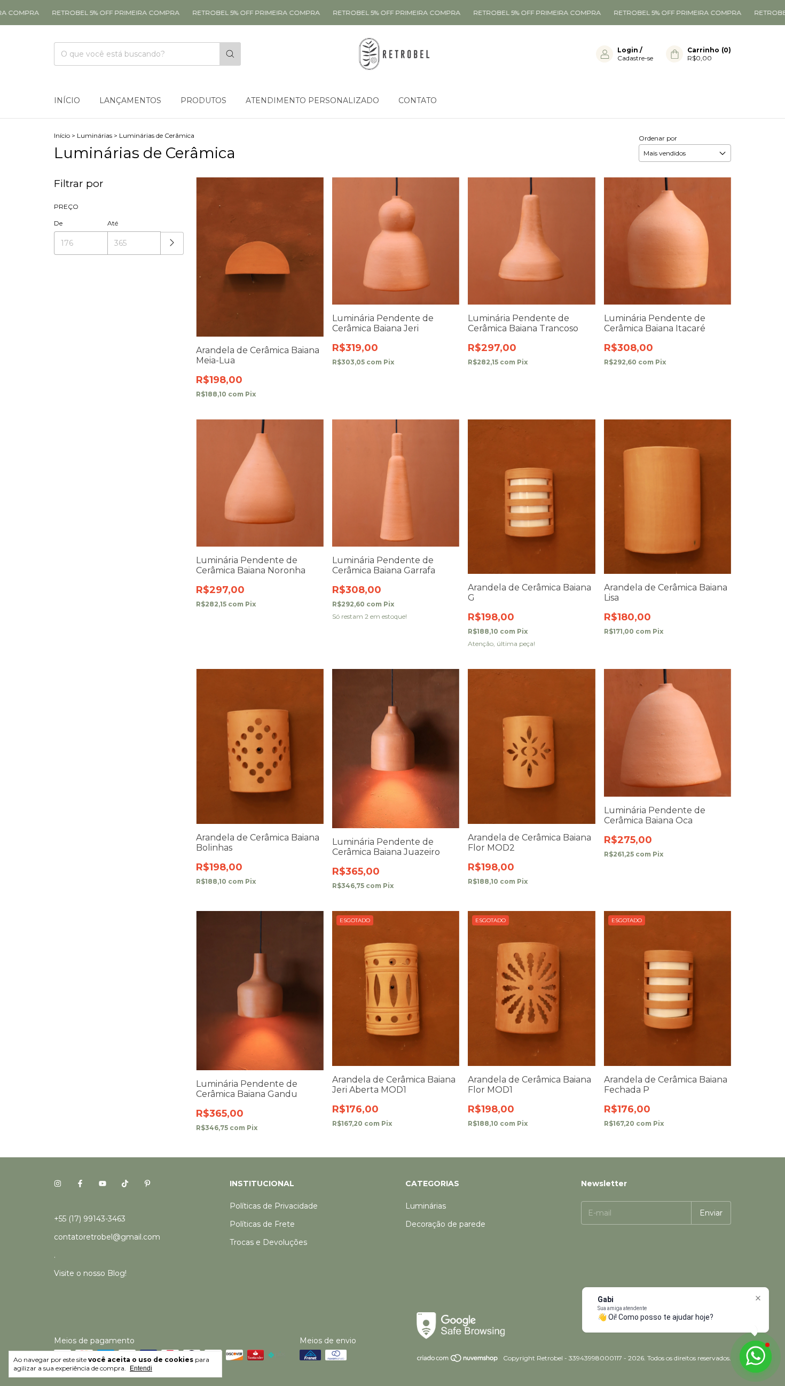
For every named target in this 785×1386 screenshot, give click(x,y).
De (58, 223)
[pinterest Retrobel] (147, 1183)
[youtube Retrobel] (102, 1183)
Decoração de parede (445, 1224)
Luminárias (94, 135)
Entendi (141, 1368)
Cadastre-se (635, 58)
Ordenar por (658, 138)
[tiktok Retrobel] (125, 1183)
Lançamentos (130, 100)
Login (627, 50)
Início (67, 100)
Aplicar (172, 243)
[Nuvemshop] (458, 1361)
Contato (417, 100)
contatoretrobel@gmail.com (107, 1237)
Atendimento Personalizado (312, 100)
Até (112, 223)
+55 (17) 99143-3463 (89, 1219)
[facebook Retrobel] (80, 1183)
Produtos (203, 100)
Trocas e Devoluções (268, 1242)
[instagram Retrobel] (57, 1183)
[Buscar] (230, 54)
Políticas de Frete (262, 1224)
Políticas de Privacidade (274, 1206)
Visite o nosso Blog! (90, 1273)
